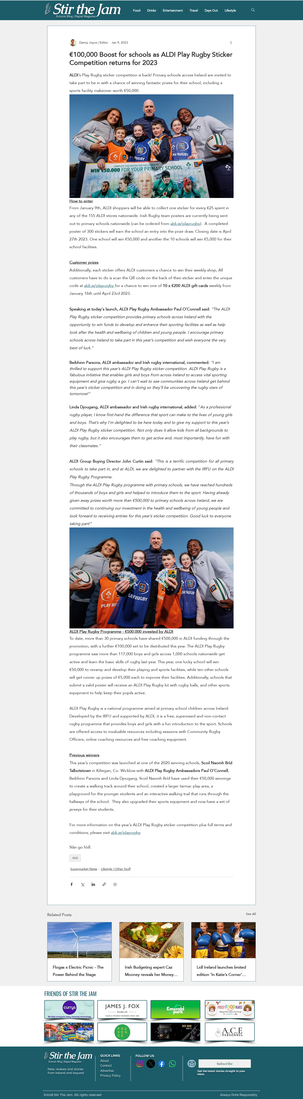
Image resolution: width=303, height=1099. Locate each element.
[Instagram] (140, 1063)
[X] (150, 1063)
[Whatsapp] (172, 1063)
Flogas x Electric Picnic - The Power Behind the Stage (78, 970)
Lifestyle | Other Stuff (115, 869)
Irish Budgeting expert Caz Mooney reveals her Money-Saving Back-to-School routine (150, 970)
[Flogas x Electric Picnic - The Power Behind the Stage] (79, 940)
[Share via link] (104, 884)
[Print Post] (115, 884)
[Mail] (191, 1063)
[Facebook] (161, 1063)
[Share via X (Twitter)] (82, 884)
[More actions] (231, 42)
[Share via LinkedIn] (93, 884)
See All (251, 914)
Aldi (75, 858)
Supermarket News (83, 869)
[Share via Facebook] (71, 884)
